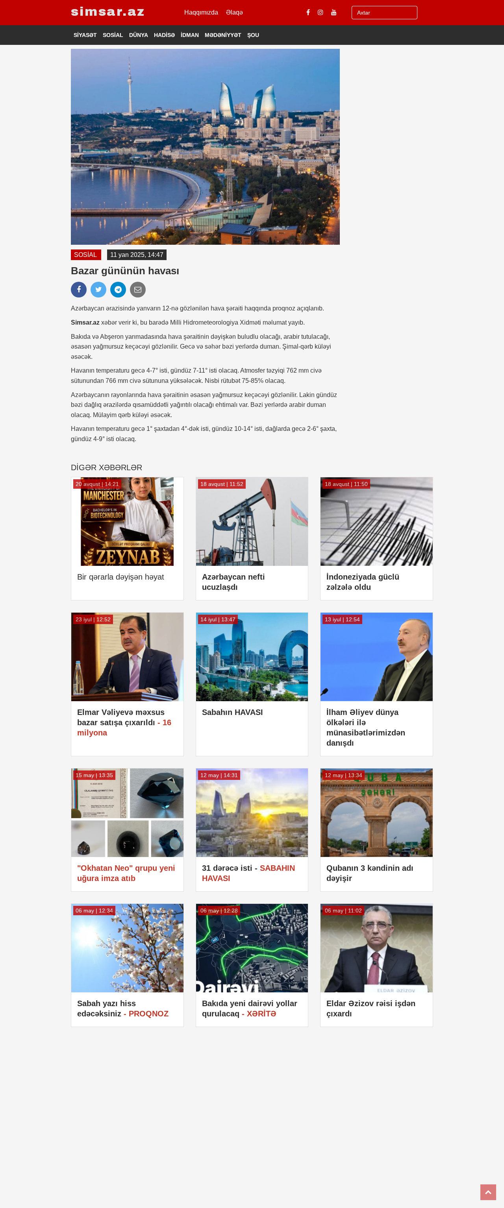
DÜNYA (138, 35)
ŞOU (253, 35)
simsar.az (108, 11)
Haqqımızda (201, 12)
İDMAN (190, 35)
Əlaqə (234, 12)
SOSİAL (113, 35)
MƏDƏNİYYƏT (223, 35)
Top (488, 1192)
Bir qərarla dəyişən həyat (120, 577)
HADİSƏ (164, 35)
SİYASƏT (85, 35)
